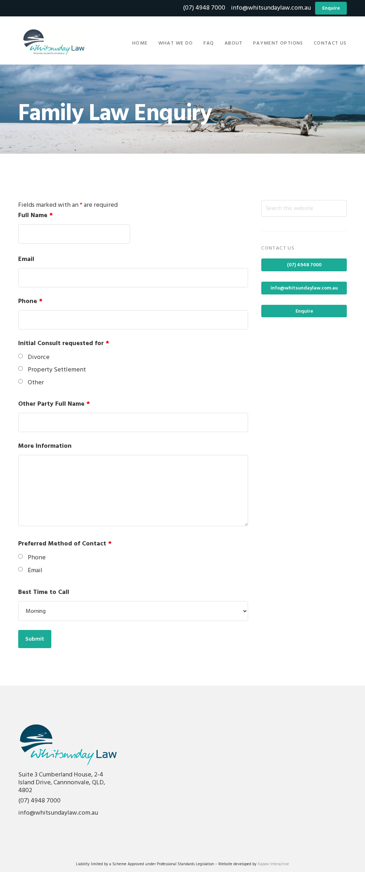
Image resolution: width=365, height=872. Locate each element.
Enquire (331, 8)
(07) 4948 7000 (204, 8)
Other (36, 383)
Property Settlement (57, 370)
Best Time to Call (43, 592)
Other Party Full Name (54, 404)
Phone (30, 301)
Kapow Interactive (273, 864)
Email (26, 259)
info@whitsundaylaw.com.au (270, 8)
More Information (45, 446)
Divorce (39, 357)
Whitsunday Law (53, 42)
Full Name (35, 215)
